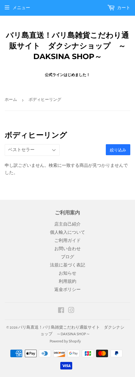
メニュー (21, 8)
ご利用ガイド (67, 240)
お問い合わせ (67, 249)
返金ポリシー (67, 289)
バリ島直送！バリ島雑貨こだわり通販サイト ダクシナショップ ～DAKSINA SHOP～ (67, 45)
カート (123, 8)
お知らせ (67, 273)
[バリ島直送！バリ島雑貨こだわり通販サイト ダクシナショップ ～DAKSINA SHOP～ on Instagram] (71, 311)
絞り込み (118, 149)
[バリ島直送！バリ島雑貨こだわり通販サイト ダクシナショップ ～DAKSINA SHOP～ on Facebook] (61, 311)
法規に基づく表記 (67, 265)
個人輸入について (67, 232)
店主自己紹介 (67, 224)
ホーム (11, 100)
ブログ (67, 257)
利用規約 (67, 281)
